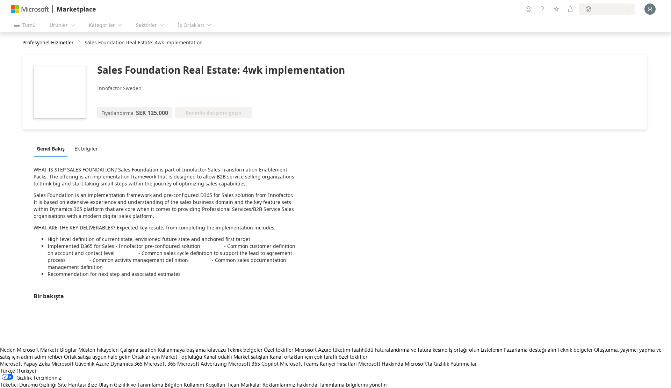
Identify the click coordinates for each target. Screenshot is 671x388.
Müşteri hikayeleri (98, 349)
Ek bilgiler (86, 148)
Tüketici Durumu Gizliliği (28, 384)
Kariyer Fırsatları (338, 363)
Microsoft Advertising (202, 363)
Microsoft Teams (299, 363)
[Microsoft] (30, 9)
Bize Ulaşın (100, 384)
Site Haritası (72, 384)
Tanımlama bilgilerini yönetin (353, 384)
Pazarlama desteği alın (530, 349)
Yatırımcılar (463, 363)
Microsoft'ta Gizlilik (427, 363)
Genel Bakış (51, 148)
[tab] (52, 148)
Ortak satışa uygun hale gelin (97, 356)
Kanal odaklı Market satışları (235, 356)
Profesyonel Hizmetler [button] (48, 42)
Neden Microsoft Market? (29, 349)
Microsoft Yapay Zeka (25, 363)
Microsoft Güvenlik (72, 363)
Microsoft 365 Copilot (253, 363)
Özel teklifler (278, 349)
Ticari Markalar (244, 384)
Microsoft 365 (160, 363)
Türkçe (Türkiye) (18, 370)
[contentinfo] (79, 42)
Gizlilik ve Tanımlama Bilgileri (148, 384)
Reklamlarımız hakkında (289, 384)
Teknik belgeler (244, 349)
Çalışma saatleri (138, 349)
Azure (102, 363)
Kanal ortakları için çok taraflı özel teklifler (318, 356)
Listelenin (491, 349)
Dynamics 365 (126, 363)
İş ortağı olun (464, 349)
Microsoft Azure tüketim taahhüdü (335, 349)
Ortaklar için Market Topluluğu (167, 356)
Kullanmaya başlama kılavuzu (192, 349)
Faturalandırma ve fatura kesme (411, 349)
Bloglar (68, 349)
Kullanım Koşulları (204, 384)
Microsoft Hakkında (380, 363)
